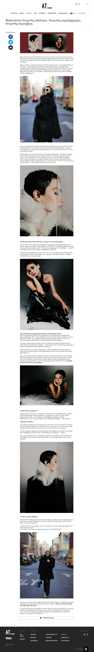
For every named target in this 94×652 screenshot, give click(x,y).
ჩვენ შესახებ (22, 635)
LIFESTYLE (29, 13)
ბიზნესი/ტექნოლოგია (51, 634)
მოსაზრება (33, 637)
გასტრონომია (34, 640)
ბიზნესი (21, 13)
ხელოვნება (42, 13)
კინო (35, 13)
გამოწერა (22, 639)
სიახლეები (14, 13)
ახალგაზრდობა (62, 13)
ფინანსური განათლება (52, 640)
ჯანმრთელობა (52, 13)
